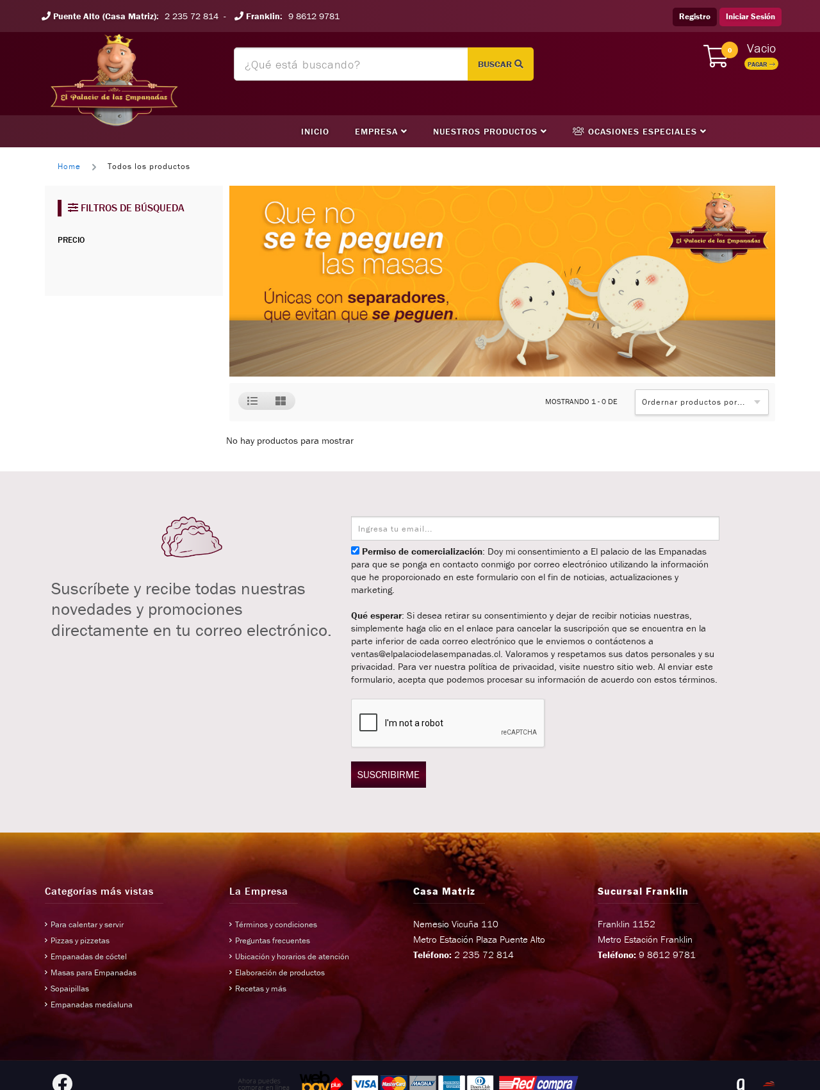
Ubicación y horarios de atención (292, 956)
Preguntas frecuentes (272, 940)
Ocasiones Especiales (642, 131)
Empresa (378, 131)
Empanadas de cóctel (89, 956)
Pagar (758, 64)
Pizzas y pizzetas (80, 940)
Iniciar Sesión (750, 16)
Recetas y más (260, 988)
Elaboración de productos (280, 972)
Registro (694, 16)
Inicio (315, 131)
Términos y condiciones (276, 924)
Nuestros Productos (487, 131)
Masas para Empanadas (93, 972)
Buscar (496, 64)
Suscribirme (388, 774)
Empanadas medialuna (92, 1004)
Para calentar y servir (87, 924)
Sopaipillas (70, 988)
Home (69, 166)
